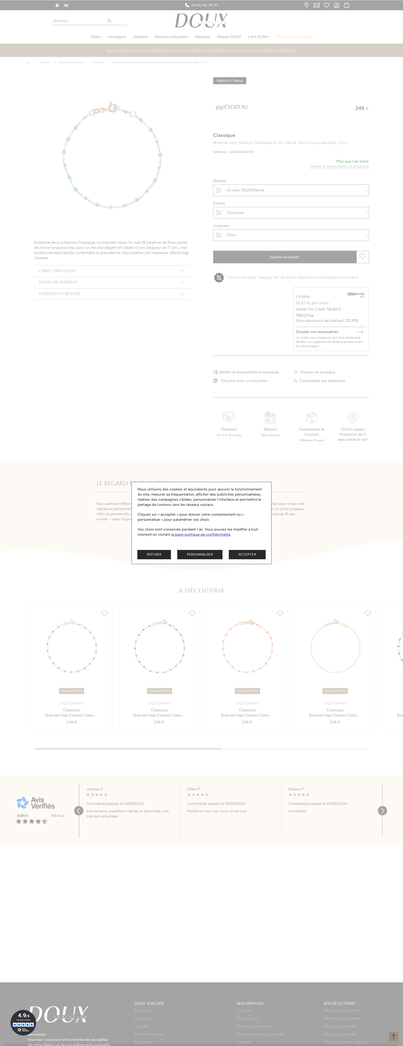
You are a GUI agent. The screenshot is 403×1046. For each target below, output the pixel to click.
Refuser (154, 554)
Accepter (247, 554)
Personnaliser (200, 554)
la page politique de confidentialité (200, 534)
